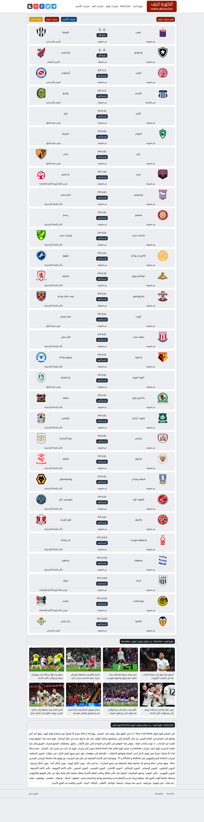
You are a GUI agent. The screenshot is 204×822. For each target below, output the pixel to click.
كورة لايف (138, 6)
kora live (170, 793)
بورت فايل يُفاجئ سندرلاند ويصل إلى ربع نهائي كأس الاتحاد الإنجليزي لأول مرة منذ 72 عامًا (158, 713)
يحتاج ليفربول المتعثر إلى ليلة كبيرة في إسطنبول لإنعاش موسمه (84, 711)
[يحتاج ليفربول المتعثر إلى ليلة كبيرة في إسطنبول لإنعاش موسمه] (83, 695)
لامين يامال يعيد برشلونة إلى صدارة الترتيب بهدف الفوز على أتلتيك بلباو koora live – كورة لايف (47, 713)
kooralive (159, 793)
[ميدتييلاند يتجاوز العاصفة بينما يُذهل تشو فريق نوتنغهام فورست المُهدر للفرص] (120, 659)
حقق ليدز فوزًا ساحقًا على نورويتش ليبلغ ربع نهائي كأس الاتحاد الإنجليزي (47, 678)
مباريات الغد (97, 6)
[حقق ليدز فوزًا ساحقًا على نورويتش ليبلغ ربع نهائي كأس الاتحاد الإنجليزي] (46, 659)
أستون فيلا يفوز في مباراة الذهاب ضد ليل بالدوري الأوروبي (158, 676)
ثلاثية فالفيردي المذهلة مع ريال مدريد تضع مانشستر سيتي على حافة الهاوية (85, 678)
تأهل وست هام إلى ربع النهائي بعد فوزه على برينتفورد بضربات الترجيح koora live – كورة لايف (122, 713)
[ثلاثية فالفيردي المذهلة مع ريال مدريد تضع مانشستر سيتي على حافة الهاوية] (83, 659)
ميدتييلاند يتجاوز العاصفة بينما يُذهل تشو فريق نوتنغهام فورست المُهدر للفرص (121, 678)
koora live (125, 6)
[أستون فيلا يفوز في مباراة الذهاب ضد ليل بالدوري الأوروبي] (157, 659)
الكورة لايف (33, 793)
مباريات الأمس (82, 6)
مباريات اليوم (112, 6)
